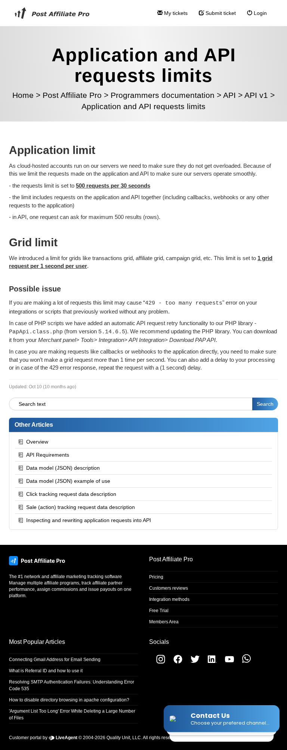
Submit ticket (220, 13)
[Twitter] (192, 662)
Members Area (164, 621)
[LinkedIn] (209, 662)
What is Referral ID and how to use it (46, 670)
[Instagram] (157, 662)
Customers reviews (168, 588)
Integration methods (169, 599)
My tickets (175, 13)
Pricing (156, 577)
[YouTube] (226, 662)
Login (259, 13)
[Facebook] (174, 662)
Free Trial (159, 610)
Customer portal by (43, 737)
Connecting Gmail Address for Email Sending (55, 659)
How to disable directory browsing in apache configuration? (69, 700)
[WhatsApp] (243, 662)
